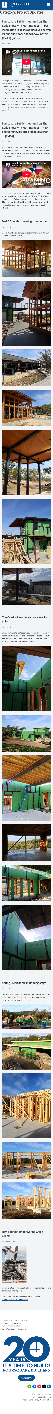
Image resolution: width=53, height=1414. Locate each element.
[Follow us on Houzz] (29, 1386)
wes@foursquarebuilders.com (14, 1329)
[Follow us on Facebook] (34, 1386)
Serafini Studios (44, 1394)
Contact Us (26, 1377)
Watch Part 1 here (18, 89)
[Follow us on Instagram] (39, 1386)
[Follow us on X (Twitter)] (44, 1386)
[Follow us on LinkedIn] (49, 1386)
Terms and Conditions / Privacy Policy (35, 1400)
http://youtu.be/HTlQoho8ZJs (15, 1299)
